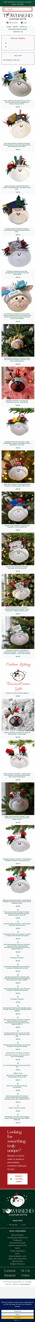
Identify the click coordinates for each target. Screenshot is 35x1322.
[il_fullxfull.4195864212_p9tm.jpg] (18, 1017)
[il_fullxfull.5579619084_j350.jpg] (18, 1093)
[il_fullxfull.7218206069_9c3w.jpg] (18, 1042)
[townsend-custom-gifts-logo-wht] (17, 1190)
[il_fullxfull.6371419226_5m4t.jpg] (18, 195)
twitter (25, 1275)
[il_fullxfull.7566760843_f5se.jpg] (18, 574)
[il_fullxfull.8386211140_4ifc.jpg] (18, 325)
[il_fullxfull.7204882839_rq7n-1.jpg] (18, 964)
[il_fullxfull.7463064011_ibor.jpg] (18, 931)
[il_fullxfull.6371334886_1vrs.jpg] (18, 153)
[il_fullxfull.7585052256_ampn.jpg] (18, 367)
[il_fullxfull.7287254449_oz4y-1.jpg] (18, 955)
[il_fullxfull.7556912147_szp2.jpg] (18, 660)
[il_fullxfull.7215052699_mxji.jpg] (18, 1063)
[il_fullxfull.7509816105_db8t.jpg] (18, 740)
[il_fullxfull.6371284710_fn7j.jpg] (18, 67)
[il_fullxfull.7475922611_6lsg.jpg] (18, 921)
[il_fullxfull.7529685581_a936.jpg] (18, 408)
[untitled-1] (18, 974)
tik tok (25, 1271)
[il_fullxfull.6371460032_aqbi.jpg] (18, 238)
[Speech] (18, 1105)
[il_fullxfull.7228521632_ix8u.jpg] (18, 1030)
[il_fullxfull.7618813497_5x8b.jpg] (18, 699)
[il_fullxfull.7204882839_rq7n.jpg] (18, 986)
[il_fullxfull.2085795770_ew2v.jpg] (18, 280)
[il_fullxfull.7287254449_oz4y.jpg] (18, 996)
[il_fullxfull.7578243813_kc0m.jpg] (18, 617)
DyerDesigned (25, 1284)
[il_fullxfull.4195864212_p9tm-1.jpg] (18, 942)
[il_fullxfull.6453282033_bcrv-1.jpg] (18, 1114)
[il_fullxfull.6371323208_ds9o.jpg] (18, 110)
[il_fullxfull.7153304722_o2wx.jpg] (18, 1083)
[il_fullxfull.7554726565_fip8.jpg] (18, 451)
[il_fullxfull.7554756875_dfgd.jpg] (18, 533)
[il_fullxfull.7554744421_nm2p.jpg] (18, 492)
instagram (9, 1275)
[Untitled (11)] (18, 1053)
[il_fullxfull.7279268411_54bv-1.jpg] (18, 1005)
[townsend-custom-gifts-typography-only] (17, 12)
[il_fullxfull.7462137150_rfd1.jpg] (18, 867)
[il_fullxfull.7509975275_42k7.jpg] (18, 826)
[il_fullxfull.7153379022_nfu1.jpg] (18, 1073)
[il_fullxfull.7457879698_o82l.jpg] (18, 909)
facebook (9, 1271)
